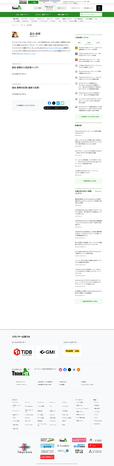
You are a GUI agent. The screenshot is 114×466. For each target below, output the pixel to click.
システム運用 (16, 421)
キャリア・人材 (29, 424)
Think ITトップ (15, 25)
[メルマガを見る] (60, 369)
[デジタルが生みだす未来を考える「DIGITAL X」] (63, 452)
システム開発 (88, 19)
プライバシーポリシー (22, 384)
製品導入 (55, 2)
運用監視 (40, 421)
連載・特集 (16, 19)
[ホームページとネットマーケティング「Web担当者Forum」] (79, 441)
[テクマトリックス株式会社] (72, 351)
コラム (96, 417)
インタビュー (53, 21)
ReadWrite (97, 423)
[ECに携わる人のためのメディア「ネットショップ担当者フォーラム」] (95, 446)
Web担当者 (65, 1)
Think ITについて (75, 8)
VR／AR (27, 418)
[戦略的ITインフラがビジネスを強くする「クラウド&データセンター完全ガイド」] (47, 441)
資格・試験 (15, 424)
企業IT (44, 2)
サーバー (32, 19)
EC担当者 (71, 1)
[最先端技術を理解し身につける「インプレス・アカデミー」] (95, 452)
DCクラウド (80, 1)
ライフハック (53, 424)
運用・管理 (52, 418)
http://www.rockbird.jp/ (53, 48)
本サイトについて (21, 382)
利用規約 (84, 382)
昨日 (79, 42)
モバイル (52, 414)
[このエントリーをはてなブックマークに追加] (58, 103)
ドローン (71, 3)
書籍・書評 (97, 408)
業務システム (80, 405)
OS (96, 19)
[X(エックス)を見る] (69, 369)
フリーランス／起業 (42, 424)
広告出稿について (88, 8)
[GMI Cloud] (47, 352)
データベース (16, 411)
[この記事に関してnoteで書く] (62, 103)
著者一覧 (23, 25)
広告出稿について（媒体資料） (45, 382)
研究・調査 (86, 1)
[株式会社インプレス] (25, 448)
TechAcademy (98, 420)
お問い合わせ (63, 382)
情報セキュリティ (81, 414)
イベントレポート (44, 21)
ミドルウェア (66, 406)
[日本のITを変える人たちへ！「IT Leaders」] (63, 446)
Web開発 (65, 411)
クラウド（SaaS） (29, 414)
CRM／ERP (65, 414)
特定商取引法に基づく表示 (44, 384)
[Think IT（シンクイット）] (20, 374)
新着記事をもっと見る (90, 181)
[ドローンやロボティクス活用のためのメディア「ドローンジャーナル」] (79, 452)
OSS (14, 418)
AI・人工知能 (17, 21)
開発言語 (40, 411)
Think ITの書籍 (73, 21)
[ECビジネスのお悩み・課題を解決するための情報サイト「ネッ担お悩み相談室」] (47, 458)
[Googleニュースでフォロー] (74, 369)
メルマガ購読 (38, 8)
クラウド (57, 19)
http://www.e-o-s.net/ (28, 54)
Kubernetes (25, 21)
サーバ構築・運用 (81, 417)
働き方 (64, 421)
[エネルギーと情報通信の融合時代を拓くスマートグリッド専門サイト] (79, 446)
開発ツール (53, 411)
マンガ (65, 21)
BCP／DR (28, 421)
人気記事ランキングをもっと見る (90, 116)
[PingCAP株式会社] (23, 352)
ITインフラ (24, 19)
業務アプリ (15, 414)
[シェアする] (49, 103)
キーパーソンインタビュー (83, 408)
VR (60, 21)
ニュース (97, 402)
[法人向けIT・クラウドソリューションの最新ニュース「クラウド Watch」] (47, 446)
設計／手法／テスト (29, 410)
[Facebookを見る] (65, 369)
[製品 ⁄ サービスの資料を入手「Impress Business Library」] (47, 452)
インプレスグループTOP (87, 384)
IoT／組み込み (79, 19)
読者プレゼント (61, 8)
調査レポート (80, 411)
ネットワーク (40, 19)
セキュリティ (53, 421)
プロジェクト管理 (67, 418)
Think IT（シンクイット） (20, 7)
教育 (64, 424)
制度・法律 (15, 428)
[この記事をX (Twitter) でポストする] (53, 103)
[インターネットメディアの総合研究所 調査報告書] (95, 441)
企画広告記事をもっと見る (89, 301)
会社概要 (62, 384)
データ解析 (40, 414)
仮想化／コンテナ (67, 19)
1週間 (88, 42)
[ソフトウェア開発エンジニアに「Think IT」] (63, 441)
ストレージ (49, 19)
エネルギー (65, 3)
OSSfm (81, 21)
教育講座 (75, 3)
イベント (97, 414)
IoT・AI (75, 1)
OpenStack (34, 21)
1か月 (97, 42)
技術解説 (97, 405)
